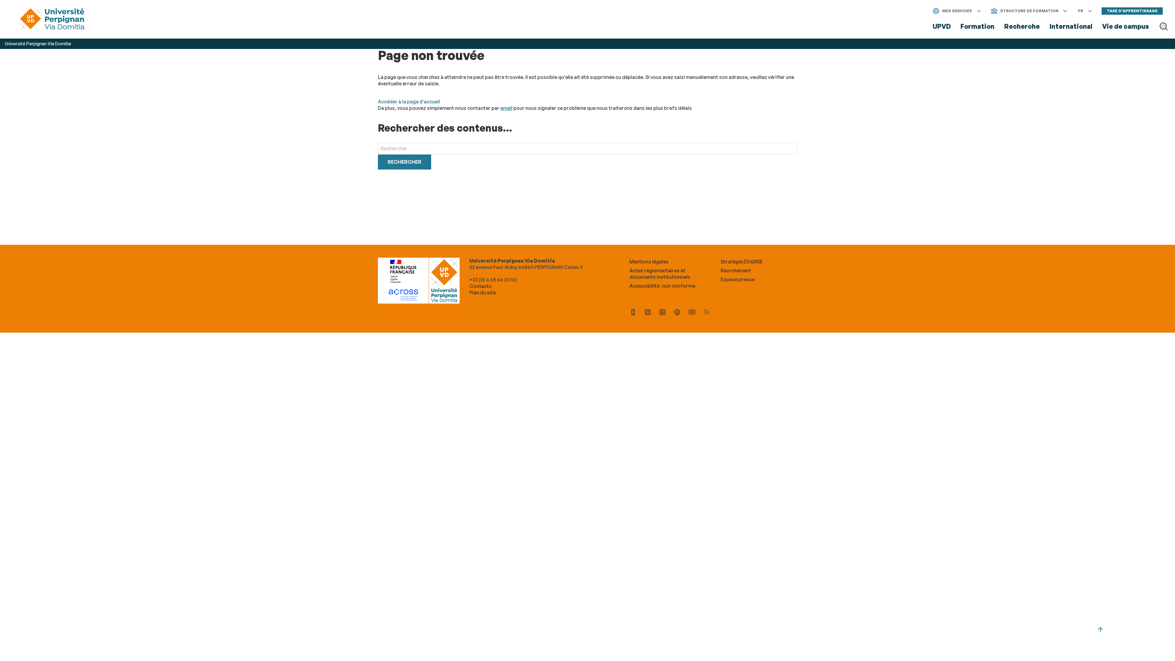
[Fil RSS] (706, 312)
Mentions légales (649, 262)
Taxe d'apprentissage (1132, 11)
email (506, 108)
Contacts (480, 286)
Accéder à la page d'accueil (409, 102)
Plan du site (482, 292)
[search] (587, 149)
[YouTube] (692, 312)
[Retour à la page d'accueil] (52, 19)
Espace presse (738, 279)
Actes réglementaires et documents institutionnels (659, 273)
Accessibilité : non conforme (662, 286)
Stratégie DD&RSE (742, 262)
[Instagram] (647, 312)
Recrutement (736, 270)
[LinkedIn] (662, 312)
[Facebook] (677, 312)
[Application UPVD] (633, 312)
